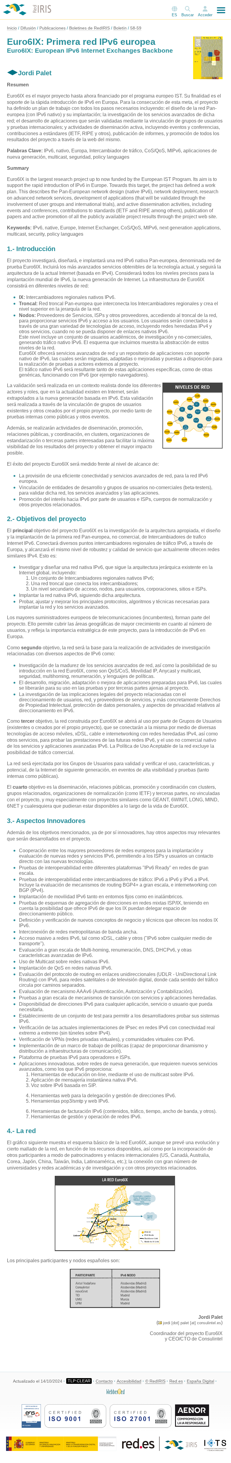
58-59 (135, 28)
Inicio (12, 28)
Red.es (176, 1381)
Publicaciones (52, 28)
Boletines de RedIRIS (89, 28)
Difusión (28, 28)
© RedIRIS (155, 1381)
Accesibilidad (129, 1381)
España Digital (200, 1381)
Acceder (205, 15)
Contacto (104, 1381)
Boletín (120, 28)
